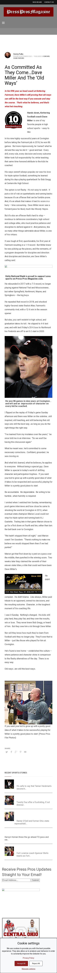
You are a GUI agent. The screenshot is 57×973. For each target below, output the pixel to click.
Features (46, 56)
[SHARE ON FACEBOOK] (11, 752)
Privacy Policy (28, 958)
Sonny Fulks (18, 54)
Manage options (28, 969)
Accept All (21, 963)
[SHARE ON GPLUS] (16, 752)
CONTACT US (49, 2)
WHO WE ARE (37, 2)
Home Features (18, 58)
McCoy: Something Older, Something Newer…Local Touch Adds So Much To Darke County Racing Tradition (32, 815)
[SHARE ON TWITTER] (7, 752)
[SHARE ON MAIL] (25, 752)
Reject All (36, 963)
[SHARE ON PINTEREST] (21, 752)
